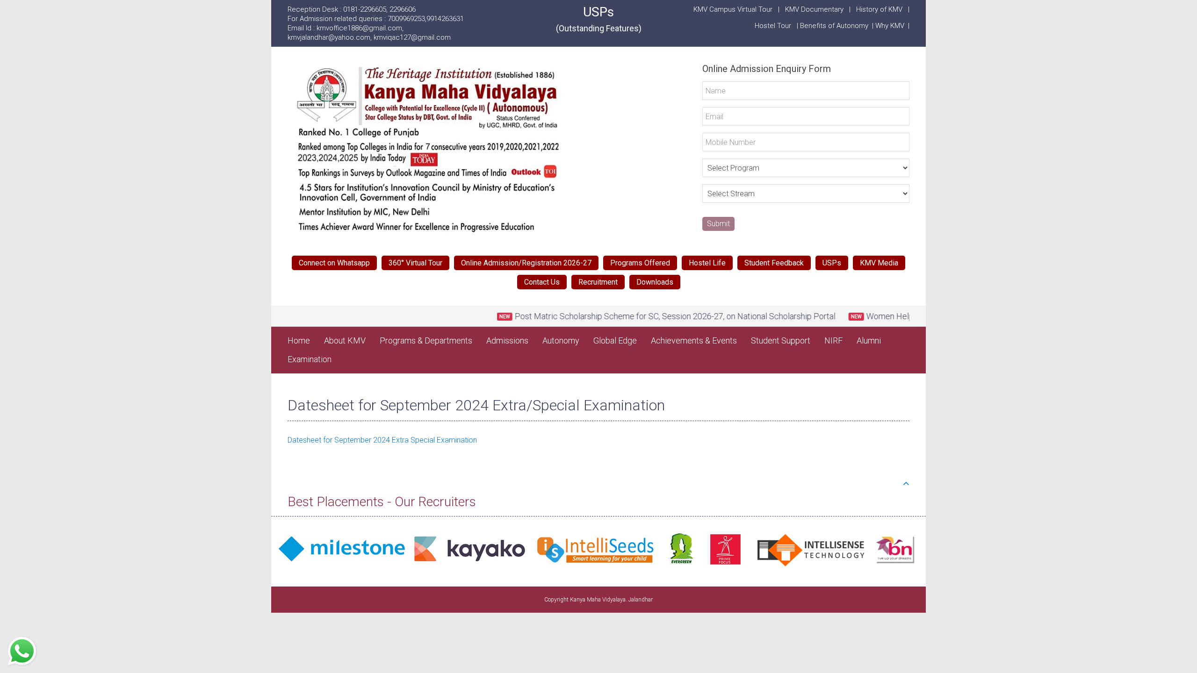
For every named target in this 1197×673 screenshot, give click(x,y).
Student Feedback (774, 262)
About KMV (345, 340)
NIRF (833, 340)
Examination (310, 359)
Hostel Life (707, 262)
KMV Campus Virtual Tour (732, 9)
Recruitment (598, 282)
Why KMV (891, 25)
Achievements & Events (694, 340)
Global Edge (615, 340)
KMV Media (879, 262)
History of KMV (879, 9)
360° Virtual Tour (415, 262)
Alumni (869, 340)
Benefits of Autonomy (836, 25)
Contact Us (542, 282)
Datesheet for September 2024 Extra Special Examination (382, 440)
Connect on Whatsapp (334, 262)
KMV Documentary (814, 9)
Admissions (507, 340)
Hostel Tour (774, 25)
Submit (718, 223)
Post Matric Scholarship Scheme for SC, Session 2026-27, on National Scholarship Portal (648, 316)
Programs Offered (640, 262)
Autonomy (560, 340)
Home (299, 340)
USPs (599, 18)
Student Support (780, 340)
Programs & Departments (426, 340)
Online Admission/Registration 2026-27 (526, 262)
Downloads (654, 282)
